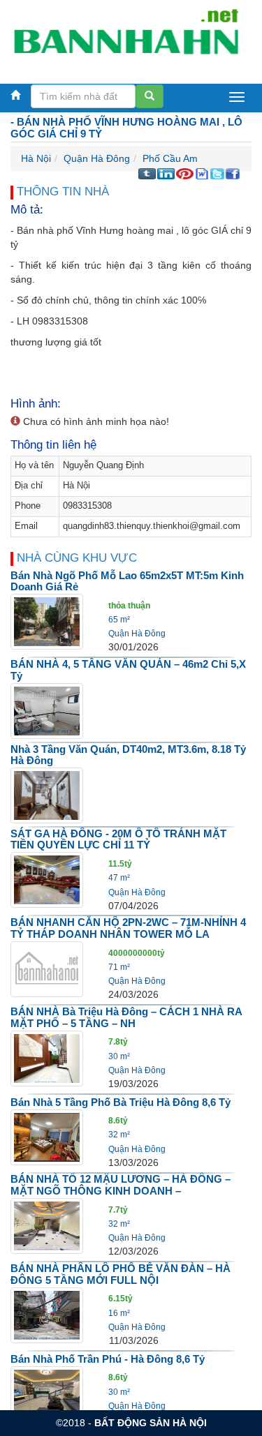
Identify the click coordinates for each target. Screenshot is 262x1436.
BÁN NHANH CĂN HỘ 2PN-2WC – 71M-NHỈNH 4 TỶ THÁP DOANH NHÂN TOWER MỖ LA (128, 928)
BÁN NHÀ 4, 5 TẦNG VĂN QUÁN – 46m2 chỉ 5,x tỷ (128, 670)
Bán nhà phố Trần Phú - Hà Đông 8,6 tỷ (107, 1359)
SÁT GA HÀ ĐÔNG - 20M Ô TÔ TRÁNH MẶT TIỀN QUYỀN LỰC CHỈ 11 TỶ (118, 839)
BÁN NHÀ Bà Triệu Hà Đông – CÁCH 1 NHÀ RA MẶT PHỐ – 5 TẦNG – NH (126, 1017)
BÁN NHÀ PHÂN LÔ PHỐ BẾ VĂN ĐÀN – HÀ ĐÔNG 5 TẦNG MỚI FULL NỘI (120, 1274)
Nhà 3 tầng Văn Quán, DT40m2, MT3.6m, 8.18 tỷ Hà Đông (128, 755)
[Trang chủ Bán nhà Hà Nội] (125, 37)
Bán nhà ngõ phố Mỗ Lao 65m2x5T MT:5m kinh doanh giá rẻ (127, 581)
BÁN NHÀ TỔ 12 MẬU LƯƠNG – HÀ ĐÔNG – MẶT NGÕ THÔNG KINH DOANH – (120, 1185)
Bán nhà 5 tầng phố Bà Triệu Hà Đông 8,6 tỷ (120, 1102)
